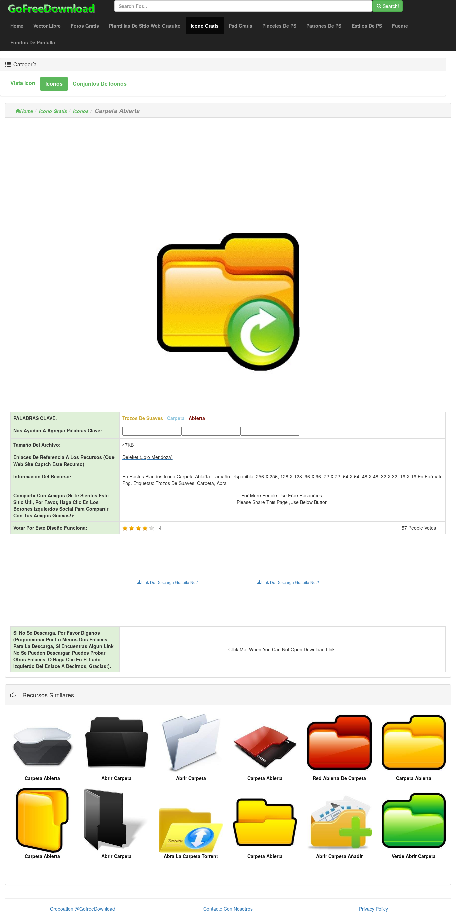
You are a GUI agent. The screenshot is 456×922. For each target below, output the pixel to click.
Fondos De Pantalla (32, 42)
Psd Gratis (240, 25)
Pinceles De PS (279, 25)
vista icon (22, 83)
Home (16, 25)
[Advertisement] (228, 169)
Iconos (81, 111)
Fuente (400, 25)
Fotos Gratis (85, 25)
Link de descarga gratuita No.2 (290, 582)
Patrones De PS (323, 25)
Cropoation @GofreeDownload (82, 908)
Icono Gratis (207, 25)
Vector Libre (47, 25)
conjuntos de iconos (100, 83)
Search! (390, 6)
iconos (54, 83)
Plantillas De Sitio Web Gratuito (145, 25)
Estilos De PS (367, 25)
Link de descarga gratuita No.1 (170, 582)
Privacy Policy (373, 908)
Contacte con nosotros (228, 908)
